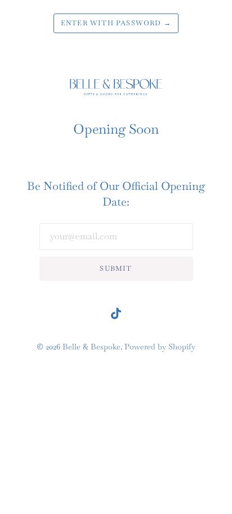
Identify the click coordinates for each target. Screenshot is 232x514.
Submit (116, 268)
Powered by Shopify (159, 347)
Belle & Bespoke (92, 347)
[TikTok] (116, 316)
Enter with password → (116, 23)
